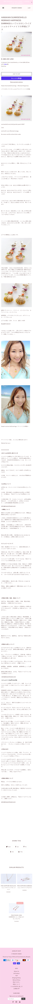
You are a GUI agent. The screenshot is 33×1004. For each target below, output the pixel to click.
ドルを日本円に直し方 (16, 986)
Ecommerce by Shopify (24, 956)
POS (13, 956)
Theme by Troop (7, 956)
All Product (17, 973)
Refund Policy (16, 980)
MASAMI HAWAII (17, 8)
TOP (16, 975)
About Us (16, 971)
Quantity (3, 66)
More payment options (16, 82)
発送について (16, 984)
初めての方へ (16, 982)
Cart (29, 8)
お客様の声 (17, 988)
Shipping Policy (16, 977)
